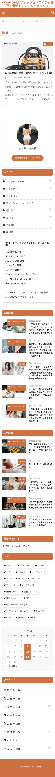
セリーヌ (33, 618)
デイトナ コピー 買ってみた (17, 611)
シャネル (10, 566)
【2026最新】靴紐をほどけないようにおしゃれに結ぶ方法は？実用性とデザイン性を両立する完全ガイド (41, 328)
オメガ (9, 579)
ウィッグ (11, 189)
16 (27, 652)
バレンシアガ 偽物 (15, 261)
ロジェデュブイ (14, 252)
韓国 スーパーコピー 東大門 (17, 598)
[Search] (52, 12)
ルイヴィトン (37, 572)
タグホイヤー (41, 611)
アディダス (34, 579)
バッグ (11, 196)
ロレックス (42, 566)
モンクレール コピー (16, 256)
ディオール (10, 585)
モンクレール (25, 566)
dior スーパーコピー (16, 283)
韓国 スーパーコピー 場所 (16, 605)
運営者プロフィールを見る (27, 158)
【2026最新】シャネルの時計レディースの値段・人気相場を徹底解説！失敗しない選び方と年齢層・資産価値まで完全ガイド (41, 373)
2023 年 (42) (13, 715)
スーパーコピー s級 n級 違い (40, 465)
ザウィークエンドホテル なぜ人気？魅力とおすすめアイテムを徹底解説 (41, 522)
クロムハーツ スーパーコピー (21, 274)
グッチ (21, 618)
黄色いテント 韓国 (31, 592)
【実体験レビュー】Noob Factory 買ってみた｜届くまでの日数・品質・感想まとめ (41, 486)
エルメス (22, 572)
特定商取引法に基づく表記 (30, 767)
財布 (10, 225)
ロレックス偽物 (14, 265)
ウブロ (9, 618)
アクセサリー (14, 181)
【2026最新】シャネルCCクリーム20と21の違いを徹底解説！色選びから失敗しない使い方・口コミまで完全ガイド (41, 415)
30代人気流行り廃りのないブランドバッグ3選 (28, 73)
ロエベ (21, 579)
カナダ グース (12, 592)
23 (27, 657)
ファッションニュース (19, 203)
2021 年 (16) (13, 732)
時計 (10, 210)
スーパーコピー (14, 270)
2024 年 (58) (13, 707)
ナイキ (9, 572)
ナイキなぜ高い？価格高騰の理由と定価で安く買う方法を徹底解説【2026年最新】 (41, 393)
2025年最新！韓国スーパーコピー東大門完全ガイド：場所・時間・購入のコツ (41, 448)
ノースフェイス (28, 585)
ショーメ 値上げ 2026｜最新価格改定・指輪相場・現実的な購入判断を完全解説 (41, 505)
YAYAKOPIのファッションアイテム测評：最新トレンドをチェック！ (27, 4)
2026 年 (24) (13, 690)
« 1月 (8, 666)
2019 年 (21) (13, 749)
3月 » (14, 666)
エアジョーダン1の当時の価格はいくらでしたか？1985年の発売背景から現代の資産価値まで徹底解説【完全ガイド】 (41, 350)
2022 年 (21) (13, 724)
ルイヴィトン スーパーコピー (21, 279)
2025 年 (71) (13, 699)
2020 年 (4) (12, 740)
